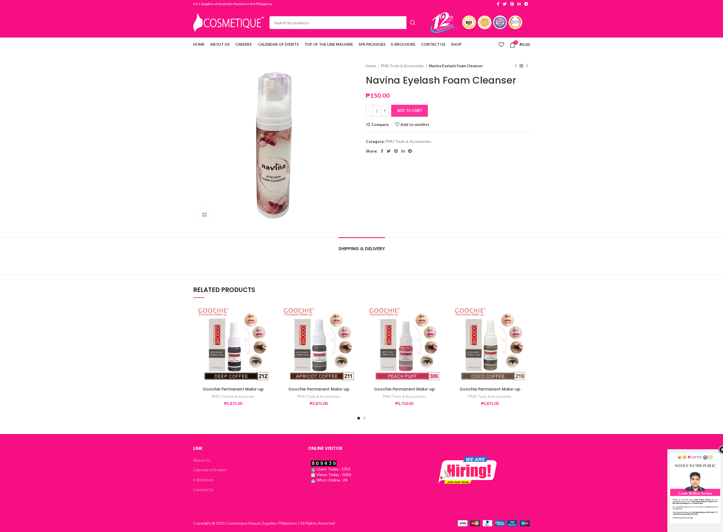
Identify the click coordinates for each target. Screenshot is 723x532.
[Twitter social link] (504, 4)
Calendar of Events (210, 469)
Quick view (269, 338)
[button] (269, 325)
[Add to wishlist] (269, 313)
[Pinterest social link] (512, 4)
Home (371, 66)
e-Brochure (203, 479)
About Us (201, 460)
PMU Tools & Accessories (402, 66)
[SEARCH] (412, 22)
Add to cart (409, 110)
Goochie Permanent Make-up (233, 389)
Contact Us (203, 489)
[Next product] (527, 66)
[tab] (361, 245)
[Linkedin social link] (519, 4)
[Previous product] (516, 66)
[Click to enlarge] (204, 215)
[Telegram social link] (526, 4)
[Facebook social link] (498, 4)
